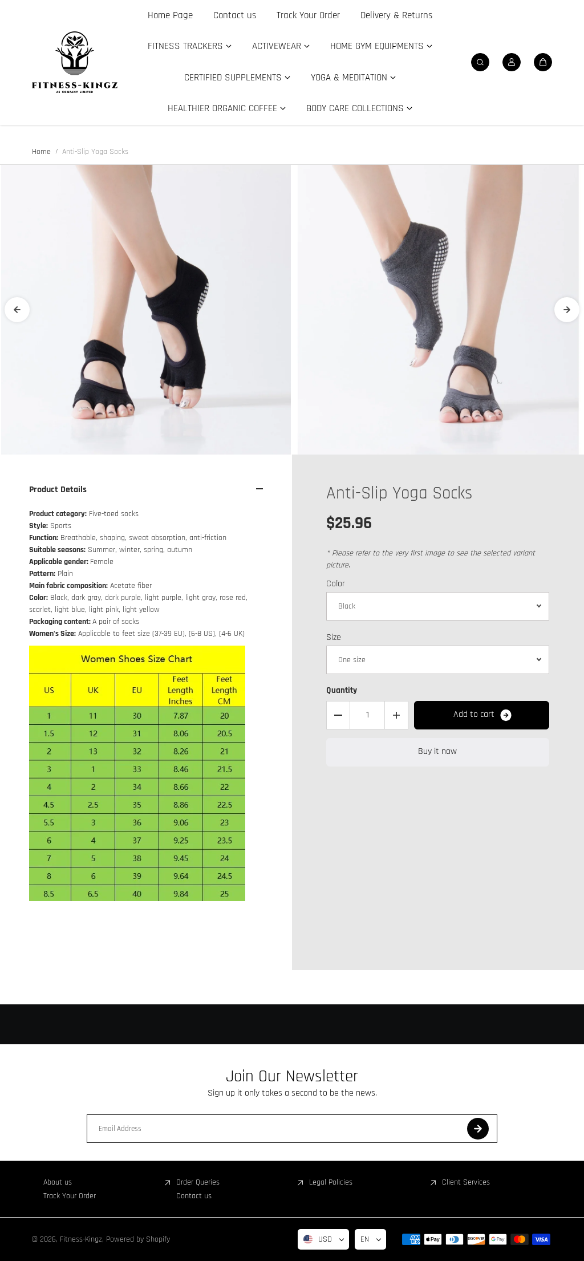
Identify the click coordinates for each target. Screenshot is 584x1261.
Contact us (234, 15)
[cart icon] (543, 62)
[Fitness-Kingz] (74, 62)
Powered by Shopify (138, 1239)
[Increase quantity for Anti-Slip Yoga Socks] (396, 715)
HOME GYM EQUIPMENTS (377, 46)
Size (333, 637)
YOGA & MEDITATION (349, 77)
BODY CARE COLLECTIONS (355, 108)
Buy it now (437, 751)
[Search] (480, 62)
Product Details (58, 490)
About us (57, 1182)
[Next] (566, 309)
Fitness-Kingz (81, 1239)
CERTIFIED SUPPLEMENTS (233, 77)
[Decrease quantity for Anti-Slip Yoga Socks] (338, 715)
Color (335, 584)
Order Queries (198, 1182)
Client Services (466, 1182)
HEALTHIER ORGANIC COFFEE (222, 108)
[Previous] (17, 309)
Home (41, 152)
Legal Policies (330, 1182)
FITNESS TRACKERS (185, 46)
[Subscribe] (478, 1129)
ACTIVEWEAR (276, 46)
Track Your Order (308, 15)
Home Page (170, 15)
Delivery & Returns (396, 15)
